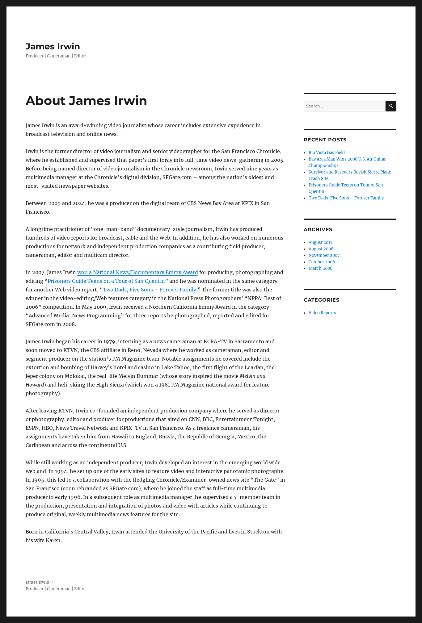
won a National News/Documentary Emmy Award (137, 272)
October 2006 (322, 262)
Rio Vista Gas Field (327, 152)
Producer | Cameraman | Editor (56, 589)
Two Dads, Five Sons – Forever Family (149, 289)
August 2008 (321, 249)
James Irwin (53, 46)
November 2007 (324, 255)
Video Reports (322, 313)
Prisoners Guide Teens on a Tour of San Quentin (106, 281)
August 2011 (320, 242)
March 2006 (321, 268)
